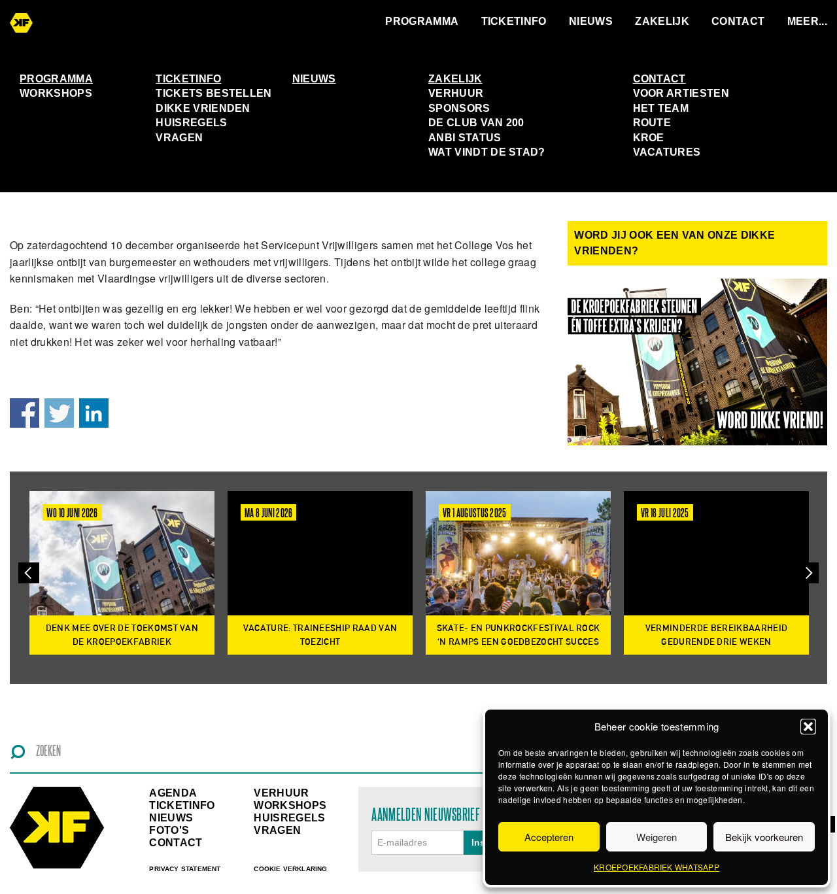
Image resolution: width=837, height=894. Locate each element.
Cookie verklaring (290, 868)
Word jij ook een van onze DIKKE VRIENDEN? (674, 243)
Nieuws (591, 21)
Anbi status (465, 137)
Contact (737, 21)
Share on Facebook (24, 413)
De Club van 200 (476, 122)
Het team (661, 108)
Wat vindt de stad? (486, 152)
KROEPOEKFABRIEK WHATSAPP (656, 866)
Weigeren (656, 837)
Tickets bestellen (213, 93)
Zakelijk (662, 21)
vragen (277, 830)
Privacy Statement (184, 868)
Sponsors (459, 108)
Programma (421, 21)
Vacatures (667, 152)
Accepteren (548, 837)
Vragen (179, 137)
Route (652, 122)
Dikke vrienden (203, 108)
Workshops (56, 93)
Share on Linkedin (94, 413)
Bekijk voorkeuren (764, 837)
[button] (808, 726)
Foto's (169, 830)
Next (808, 572)
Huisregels (191, 122)
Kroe (648, 137)
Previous (29, 572)
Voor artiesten (681, 93)
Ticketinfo (514, 21)
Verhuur (455, 93)
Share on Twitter (59, 413)
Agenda (173, 793)
